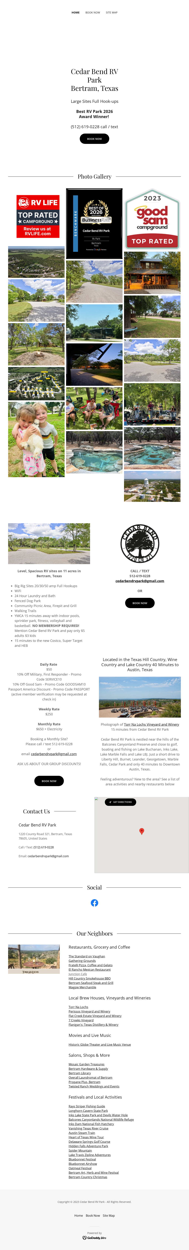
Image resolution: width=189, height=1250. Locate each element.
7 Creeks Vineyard (81, 1020)
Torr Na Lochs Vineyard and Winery (151, 724)
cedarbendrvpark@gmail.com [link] (48, 856)
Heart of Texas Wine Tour (86, 1137)
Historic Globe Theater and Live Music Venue (100, 1045)
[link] (94, 903)
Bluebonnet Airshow (83, 1164)
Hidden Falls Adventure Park (88, 1146)
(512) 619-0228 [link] (44, 847)
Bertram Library (80, 1073)
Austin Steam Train (82, 1133)
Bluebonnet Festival (82, 1159)
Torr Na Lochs (78, 1007)
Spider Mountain (80, 1150)
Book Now (94, 139)
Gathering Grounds (82, 961)
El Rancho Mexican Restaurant (90, 970)
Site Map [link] (111, 12)
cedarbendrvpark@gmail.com (140, 581)
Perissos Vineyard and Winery (89, 1011)
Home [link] (76, 12)
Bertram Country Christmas (88, 1177)
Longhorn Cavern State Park (88, 1111)
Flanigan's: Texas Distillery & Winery (93, 1025)
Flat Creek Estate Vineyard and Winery (95, 1016)
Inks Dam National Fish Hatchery (91, 1124)
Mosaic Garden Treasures (86, 1064)
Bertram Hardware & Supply (88, 1069)
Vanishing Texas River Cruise (88, 1128)
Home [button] (78, 1216)
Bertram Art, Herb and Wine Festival (94, 1173)
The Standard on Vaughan (87, 956)
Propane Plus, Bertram (84, 1082)
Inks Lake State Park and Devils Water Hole (98, 1115)
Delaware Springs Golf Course (89, 1142)
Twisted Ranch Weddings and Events (94, 1086)
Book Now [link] (92, 12)
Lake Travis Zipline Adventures (90, 1155)
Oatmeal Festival (80, 1168)
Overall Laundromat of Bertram (90, 1078)
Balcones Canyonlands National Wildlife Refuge (101, 1120)
